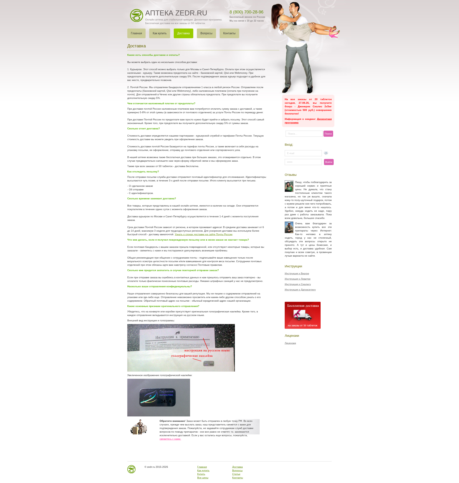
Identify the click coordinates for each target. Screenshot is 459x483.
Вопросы (237, 470)
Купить (201, 474)
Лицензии (290, 343)
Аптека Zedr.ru (176, 13)
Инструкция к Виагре (297, 273)
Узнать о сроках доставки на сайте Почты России (203, 234)
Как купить (203, 470)
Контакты (237, 477)
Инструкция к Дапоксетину (300, 289)
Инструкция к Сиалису (298, 284)
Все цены (202, 477)
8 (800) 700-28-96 (246, 12)
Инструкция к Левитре (298, 278)
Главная (202, 466)
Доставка (237, 466)
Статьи (236, 474)
